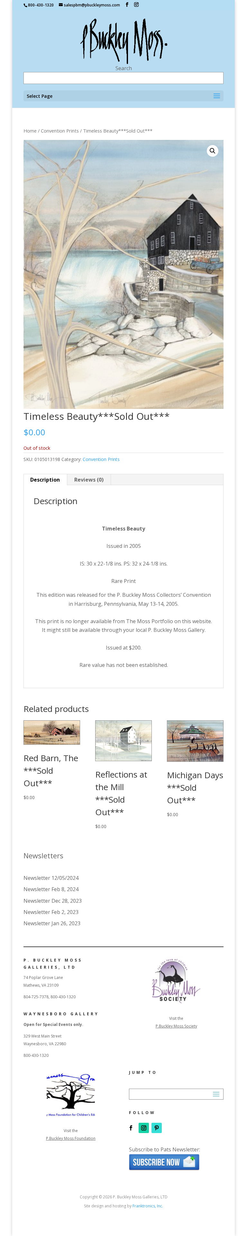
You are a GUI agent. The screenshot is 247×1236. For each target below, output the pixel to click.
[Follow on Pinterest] (156, 1128)
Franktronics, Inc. (148, 1206)
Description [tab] (45, 479)
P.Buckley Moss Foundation (71, 1138)
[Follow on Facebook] (131, 1128)
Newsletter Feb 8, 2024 (50, 889)
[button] (212, 151)
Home (30, 130)
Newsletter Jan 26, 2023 (51, 923)
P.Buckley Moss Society (176, 1026)
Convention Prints (60, 130)
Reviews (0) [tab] (89, 479)
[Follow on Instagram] (144, 1128)
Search (123, 68)
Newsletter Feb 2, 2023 (50, 912)
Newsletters (43, 855)
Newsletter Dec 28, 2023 (52, 900)
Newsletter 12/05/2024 (50, 877)
